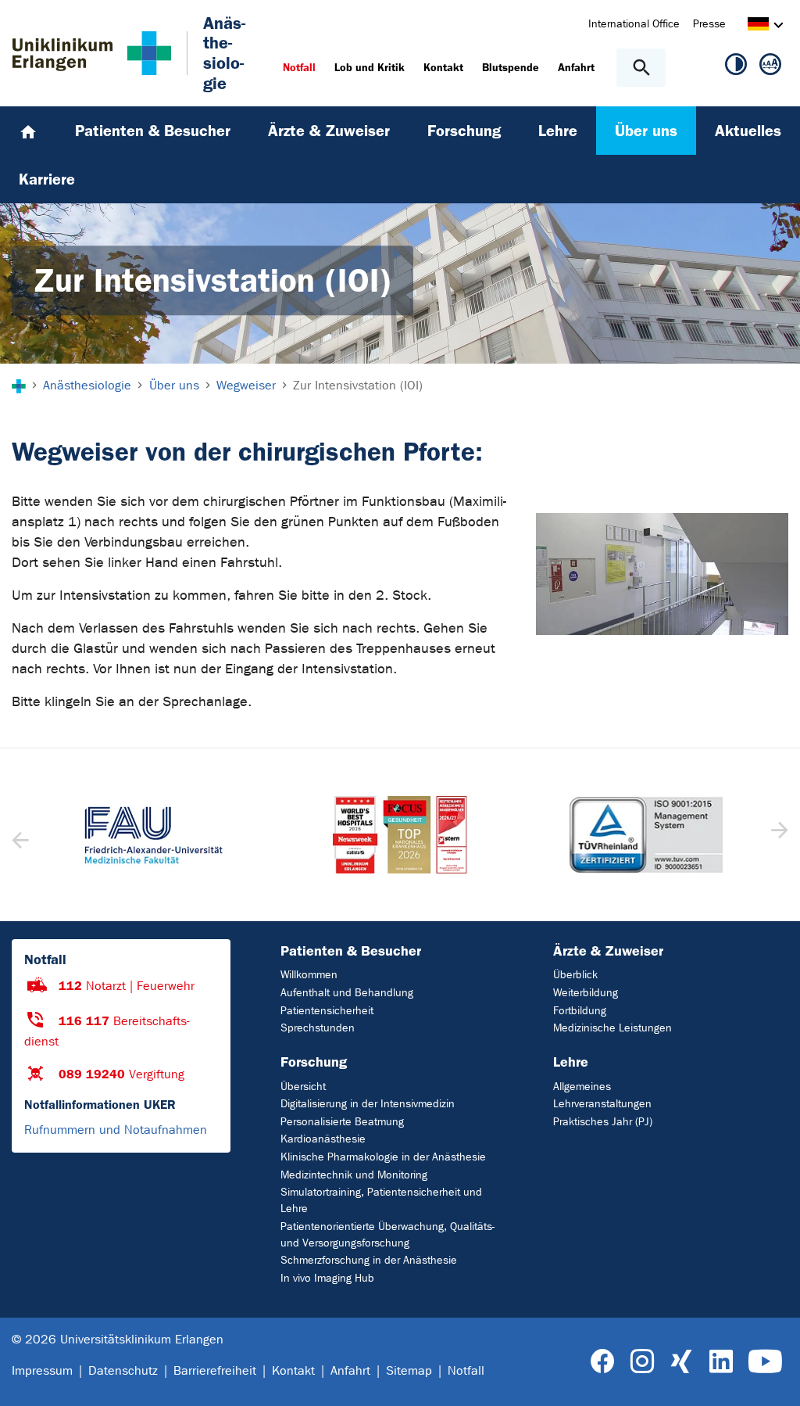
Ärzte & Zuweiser (608, 950)
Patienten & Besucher (350, 950)
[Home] (28, 130)
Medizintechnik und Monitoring (353, 1175)
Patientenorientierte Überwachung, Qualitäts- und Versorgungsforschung (387, 1235)
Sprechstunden (317, 1028)
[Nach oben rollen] (775, 1380)
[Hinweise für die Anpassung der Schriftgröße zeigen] (770, 67)
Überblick (575, 974)
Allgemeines (582, 1086)
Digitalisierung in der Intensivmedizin (367, 1103)
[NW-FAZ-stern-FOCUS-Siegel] (400, 835)
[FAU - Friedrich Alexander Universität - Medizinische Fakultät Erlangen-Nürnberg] (153, 835)
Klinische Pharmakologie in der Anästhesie (383, 1157)
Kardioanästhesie (323, 1139)
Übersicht (303, 1086)
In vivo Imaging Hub (327, 1278)
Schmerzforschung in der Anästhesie (368, 1260)
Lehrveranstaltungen (602, 1103)
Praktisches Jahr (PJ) (602, 1121)
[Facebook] (603, 1362)
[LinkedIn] (721, 1362)
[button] (777, 835)
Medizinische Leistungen (612, 1028)
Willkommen (309, 974)
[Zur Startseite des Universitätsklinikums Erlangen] (91, 53)
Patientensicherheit (326, 1010)
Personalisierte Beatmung (342, 1121)
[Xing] (681, 1362)
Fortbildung (579, 1010)
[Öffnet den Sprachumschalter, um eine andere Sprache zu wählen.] (758, 26)
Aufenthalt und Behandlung (346, 992)
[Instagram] (642, 1362)
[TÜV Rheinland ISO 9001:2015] (646, 835)
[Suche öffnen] (641, 67)
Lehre (570, 1062)
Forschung (313, 1062)
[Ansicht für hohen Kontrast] (736, 67)
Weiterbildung (585, 992)
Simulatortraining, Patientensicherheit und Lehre (381, 1200)
